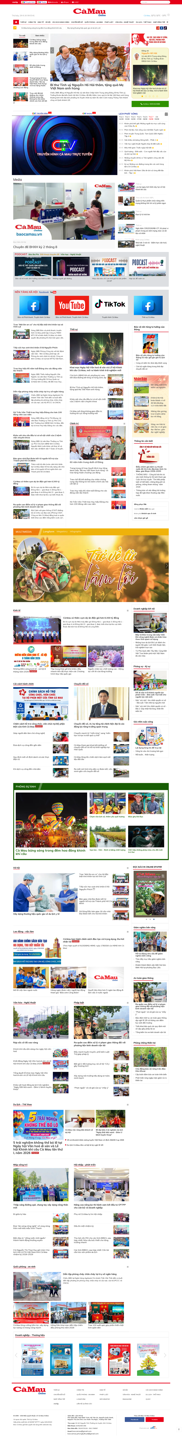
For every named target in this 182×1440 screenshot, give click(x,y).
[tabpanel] (150, 70)
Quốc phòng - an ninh (24, 1266)
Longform (48, 531)
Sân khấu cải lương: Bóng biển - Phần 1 (140, 140)
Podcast (21, 254)
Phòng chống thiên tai (145, 1042)
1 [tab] (142, 96)
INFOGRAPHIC (105, 1399)
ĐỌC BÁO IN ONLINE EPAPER (147, 867)
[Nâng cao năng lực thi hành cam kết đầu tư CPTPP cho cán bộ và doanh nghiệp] (101, 1184)
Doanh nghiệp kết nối (144, 608)
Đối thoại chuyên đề (49, 254)
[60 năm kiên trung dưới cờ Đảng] (98, 443)
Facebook (134, 1419)
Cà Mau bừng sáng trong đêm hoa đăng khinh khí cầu (41, 28)
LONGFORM (81, 1399)
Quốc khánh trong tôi (61, 278)
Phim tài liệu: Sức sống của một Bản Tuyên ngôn (144, 130)
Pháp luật (109, 22)
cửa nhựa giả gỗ (141, 518)
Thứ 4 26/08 (133, 118)
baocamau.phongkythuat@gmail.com (83, 1434)
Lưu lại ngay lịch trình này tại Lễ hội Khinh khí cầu (150, 188)
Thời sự (23, 22)
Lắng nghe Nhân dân (99, 278)
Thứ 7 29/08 (151, 118)
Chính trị (32, 22)
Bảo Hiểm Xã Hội (19, 242)
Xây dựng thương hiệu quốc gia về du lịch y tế (83, 28)
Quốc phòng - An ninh (94, 22)
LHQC (76, 2)
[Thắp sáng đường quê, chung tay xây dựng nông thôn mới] (40, 1184)
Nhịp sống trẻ (159, 22)
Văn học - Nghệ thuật (71, 254)
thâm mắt (144, 509)
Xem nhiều (39, 35)
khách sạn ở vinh (149, 513)
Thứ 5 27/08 (139, 118)
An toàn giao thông (143, 978)
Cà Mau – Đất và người (110, 317)
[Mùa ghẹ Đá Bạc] (146, 803)
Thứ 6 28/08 (145, 118)
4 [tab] (153, 96)
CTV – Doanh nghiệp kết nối (72, 317)
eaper (66, 2)
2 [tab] (146, 96)
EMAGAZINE (127, 1399)
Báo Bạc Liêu (148, 317)
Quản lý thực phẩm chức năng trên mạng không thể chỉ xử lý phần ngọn (151, 202)
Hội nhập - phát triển (85, 1164)
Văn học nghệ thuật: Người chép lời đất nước (142, 144)
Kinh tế (41, 22)
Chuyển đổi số (77, 22)
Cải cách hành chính (60, 22)
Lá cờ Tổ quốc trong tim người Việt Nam (145, 278)
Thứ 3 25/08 (127, 118)
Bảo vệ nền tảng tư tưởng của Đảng (149, 328)
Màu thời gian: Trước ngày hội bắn (138, 148)
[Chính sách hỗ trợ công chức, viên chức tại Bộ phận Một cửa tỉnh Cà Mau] (40, 703)
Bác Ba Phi (34, 254)
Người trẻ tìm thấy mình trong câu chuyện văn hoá (33, 279)
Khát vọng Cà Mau (142, 240)
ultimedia (54, 2)
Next (128, 50)
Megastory (62, 531)
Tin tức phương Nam (34, 317)
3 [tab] (149, 96)
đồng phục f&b (140, 504)
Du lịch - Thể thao (143, 22)
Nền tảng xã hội (26, 291)
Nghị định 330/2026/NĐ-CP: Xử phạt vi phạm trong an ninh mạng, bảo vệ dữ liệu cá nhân (152, 230)
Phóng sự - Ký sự (142, 666)
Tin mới (22, 35)
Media (17, 179)
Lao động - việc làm (23, 931)
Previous (52, 50)
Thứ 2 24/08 (121, 118)
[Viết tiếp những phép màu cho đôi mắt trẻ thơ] (146, 836)
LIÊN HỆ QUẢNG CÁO (84, 1404)
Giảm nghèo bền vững (144, 927)
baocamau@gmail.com (81, 1431)
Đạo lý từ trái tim (143, 214)
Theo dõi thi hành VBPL (145, 198)
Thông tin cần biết (143, 441)
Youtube (155, 1419)
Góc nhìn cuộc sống (143, 721)
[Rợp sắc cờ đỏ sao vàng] (40, 1022)
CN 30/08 (157, 118)
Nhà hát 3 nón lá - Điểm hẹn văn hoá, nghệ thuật (151, 243)
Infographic (75, 531)
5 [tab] (157, 96)
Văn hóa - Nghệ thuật (124, 22)
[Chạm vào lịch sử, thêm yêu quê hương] (108, 803)
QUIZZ (148, 1399)
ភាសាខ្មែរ (15, 2)
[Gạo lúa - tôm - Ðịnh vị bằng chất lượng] (108, 836)
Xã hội (47, 22)
